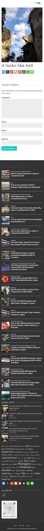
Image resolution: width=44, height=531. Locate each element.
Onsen (10, 464)
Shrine (33, 467)
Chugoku (26, 452)
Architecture (10, 449)
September (8, 467)
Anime (27, 446)
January (37, 455)
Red (36, 464)
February (4, 455)
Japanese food (9, 457)
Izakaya (32, 455)
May (11, 461)
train (15, 476)
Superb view (6, 473)
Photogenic (24, 463)
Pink (33, 464)
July (19, 458)
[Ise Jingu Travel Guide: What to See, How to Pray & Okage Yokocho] (5, 408)
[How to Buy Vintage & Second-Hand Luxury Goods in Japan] (5, 423)
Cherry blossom (18, 452)
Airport (7, 446)
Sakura (39, 464)
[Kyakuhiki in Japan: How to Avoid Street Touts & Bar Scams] (5, 415)
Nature (27, 460)
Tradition (6, 476)
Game (19, 455)
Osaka (14, 464)
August (17, 449)
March (8, 461)
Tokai (31, 473)
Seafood (3, 467)
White (19, 476)
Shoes (17, 467)
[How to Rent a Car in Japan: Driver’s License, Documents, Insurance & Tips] (5, 430)
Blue (26, 449)
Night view (5, 464)
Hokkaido (27, 455)
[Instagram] (4, 495)
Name (4, 122)
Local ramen (38, 458)
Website (5, 139)
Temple (17, 474)
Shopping (25, 467)
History (23, 455)
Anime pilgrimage (35, 446)
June (22, 458)
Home (15, 525)
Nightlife (33, 461)
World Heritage (29, 476)
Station (23, 470)
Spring (18, 470)
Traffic (11, 476)
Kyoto (33, 458)
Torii (3, 476)
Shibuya (13, 467)
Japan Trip (21, 525)
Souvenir (6, 470)
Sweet (13, 473)
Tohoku (27, 473)
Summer (29, 470)
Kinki (29, 458)
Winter (24, 476)
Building (30, 449)
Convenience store (33, 452)
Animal (22, 446)
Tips (23, 473)
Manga (3, 461)
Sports (13, 470)
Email (4, 130)
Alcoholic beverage (15, 446)
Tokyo (37, 473)
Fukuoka (15, 455)
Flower (10, 455)
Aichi (3, 446)
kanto (25, 458)
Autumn (22, 449)
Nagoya (20, 461)
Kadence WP (34, 528)
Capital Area (7, 451)
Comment (6, 97)
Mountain (15, 461)
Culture (28, 525)
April (3, 449)
